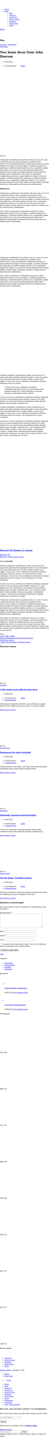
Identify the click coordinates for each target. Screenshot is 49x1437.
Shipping (12, 21)
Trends (12, 636)
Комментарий (6, 913)
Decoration (12, 44)
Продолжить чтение (8, 710)
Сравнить (8, 1402)
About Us (12, 15)
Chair (2, 636)
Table (7, 636)
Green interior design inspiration (15, 1005)
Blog (11, 13)
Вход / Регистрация (12, 1404)
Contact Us (13, 17)
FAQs (11, 25)
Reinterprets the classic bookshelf (15, 752)
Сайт (2, 940)
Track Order (13, 23)
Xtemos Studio (5, 1370)
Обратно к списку (7, 640)
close (2, 954)
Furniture (3, 685)
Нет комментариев (20, 993)
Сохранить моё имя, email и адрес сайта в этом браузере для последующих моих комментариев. (23, 945)
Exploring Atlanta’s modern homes (16, 988)
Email (3, 936)
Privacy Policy (14, 19)
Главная (3, 44)
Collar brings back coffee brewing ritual (18, 689)
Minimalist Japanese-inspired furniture (18, 815)
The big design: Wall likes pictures (16, 878)
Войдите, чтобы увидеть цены (12, 557)
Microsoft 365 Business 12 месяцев (16, 550)
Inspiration (4, 811)
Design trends (5, 748)
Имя (2, 931)
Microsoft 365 (5, 555)
